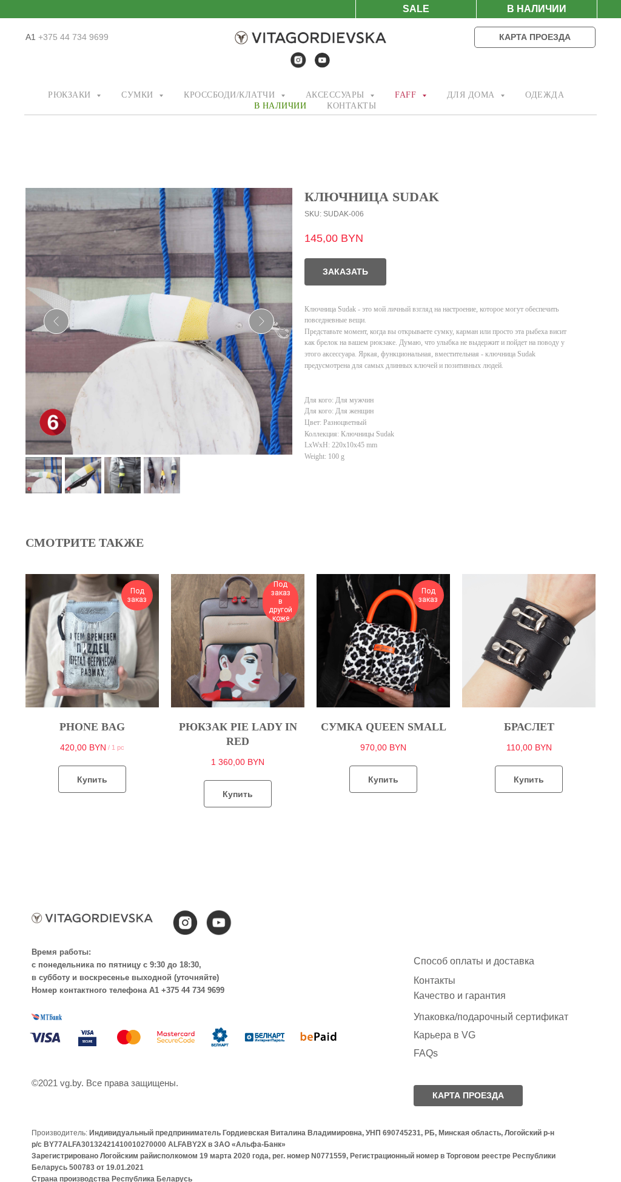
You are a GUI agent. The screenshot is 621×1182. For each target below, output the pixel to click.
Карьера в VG (444, 1035)
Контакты (434, 980)
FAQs (426, 1053)
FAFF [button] (407, 94)
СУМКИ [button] (138, 94)
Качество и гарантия (460, 995)
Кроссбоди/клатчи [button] (231, 94)
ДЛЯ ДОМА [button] (472, 94)
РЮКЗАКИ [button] (70, 94)
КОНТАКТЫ (351, 105)
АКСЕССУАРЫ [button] (337, 94)
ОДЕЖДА (544, 94)
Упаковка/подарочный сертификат (491, 1017)
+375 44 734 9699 (72, 37)
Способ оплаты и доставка (474, 961)
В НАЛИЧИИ (280, 105)
